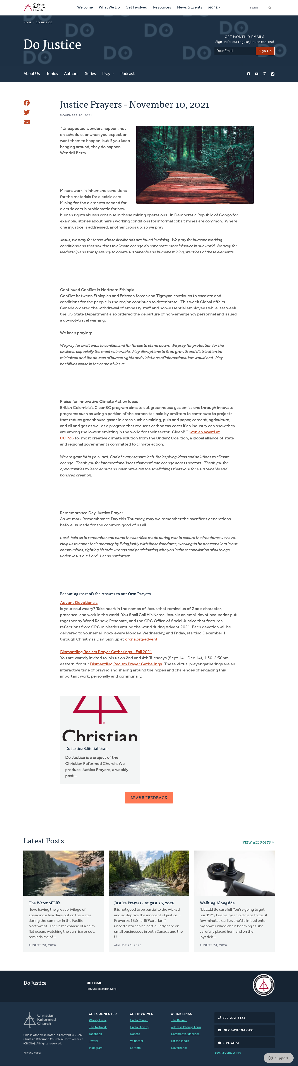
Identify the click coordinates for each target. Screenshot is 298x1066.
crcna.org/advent (141, 639)
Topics (52, 74)
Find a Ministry (139, 1027)
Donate (135, 1034)
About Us (32, 74)
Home (28, 22)
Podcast (127, 74)
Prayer (108, 74)
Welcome (85, 8)
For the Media (180, 1041)
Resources (162, 8)
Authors (71, 74)
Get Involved (136, 8)
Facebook (248, 74)
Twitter (93, 1041)
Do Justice (44, 22)
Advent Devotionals (79, 603)
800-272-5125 (234, 1018)
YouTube (257, 74)
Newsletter (273, 74)
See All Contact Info (228, 1052)
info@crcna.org (238, 1030)
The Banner (179, 1020)
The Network (98, 1027)
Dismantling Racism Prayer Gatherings (126, 664)
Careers (135, 1048)
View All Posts (257, 842)
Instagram (265, 74)
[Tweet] (27, 112)
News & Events (189, 8)
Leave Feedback (149, 797)
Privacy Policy (32, 1052)
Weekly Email (97, 1020)
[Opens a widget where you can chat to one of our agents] (279, 1058)
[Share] (27, 103)
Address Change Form (186, 1027)
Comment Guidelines (185, 1034)
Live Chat (231, 1043)
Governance (179, 1048)
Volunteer (136, 1041)
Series (90, 74)
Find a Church (139, 1020)
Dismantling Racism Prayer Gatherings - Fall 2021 (106, 652)
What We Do (109, 8)
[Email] (27, 122)
